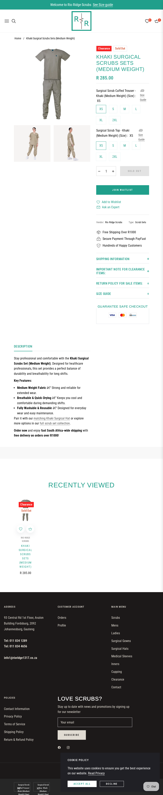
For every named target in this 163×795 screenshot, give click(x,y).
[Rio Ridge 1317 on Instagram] (69, 747)
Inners (115, 664)
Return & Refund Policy (19, 740)
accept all (82, 783)
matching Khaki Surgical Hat (52, 418)
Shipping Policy (14, 732)
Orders (62, 618)
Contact (116, 687)
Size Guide (143, 97)
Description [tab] (23, 346)
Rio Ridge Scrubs (25, 539)
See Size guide (103, 5)
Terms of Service (14, 724)
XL (101, 120)
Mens (114, 625)
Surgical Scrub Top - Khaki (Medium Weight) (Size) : (114, 133)
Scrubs (115, 618)
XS (101, 109)
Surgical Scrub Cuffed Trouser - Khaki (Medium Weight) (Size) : (116, 96)
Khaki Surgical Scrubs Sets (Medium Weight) (25, 556)
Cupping (116, 672)
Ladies (115, 633)
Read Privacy (96, 773)
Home (18, 38)
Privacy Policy (13, 716)
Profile (62, 625)
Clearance (117, 679)
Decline (112, 783)
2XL (114, 120)
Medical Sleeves (121, 656)
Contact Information (17, 709)
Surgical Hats (119, 649)
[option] (52, 84)
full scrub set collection (55, 423)
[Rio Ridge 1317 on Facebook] (60, 747)
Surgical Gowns (121, 641)
